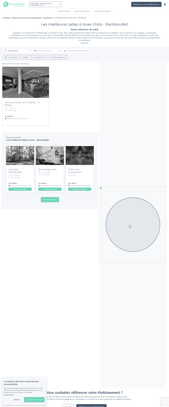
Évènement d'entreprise (102, 11)
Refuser (16, 400)
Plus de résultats (50, 200)
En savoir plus (9, 395)
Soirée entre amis (64, 11)
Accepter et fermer (34, 400)
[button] (130, 227)
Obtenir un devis (20, 189)
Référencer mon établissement (146, 4)
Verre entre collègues (82, 11)
